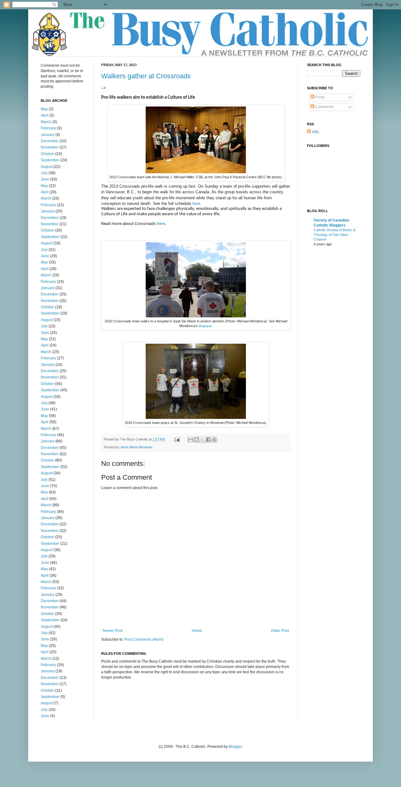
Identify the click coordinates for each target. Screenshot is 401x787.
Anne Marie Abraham (136, 447)
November (50, 147)
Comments (324, 107)
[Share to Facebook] (208, 439)
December (50, 141)
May (44, 109)
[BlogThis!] (196, 439)
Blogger (235, 746)
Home (197, 630)
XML (315, 132)
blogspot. (205, 326)
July (44, 173)
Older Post (280, 630)
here (196, 203)
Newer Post (112, 630)
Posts (319, 97)
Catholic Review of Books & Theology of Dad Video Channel (335, 234)
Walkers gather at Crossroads (146, 76)
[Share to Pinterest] (214, 439)
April (45, 115)
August (47, 166)
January (48, 135)
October (47, 154)
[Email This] (190, 439)
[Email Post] (177, 439)
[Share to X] (202, 439)
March (46, 122)
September (50, 160)
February (48, 128)
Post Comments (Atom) (144, 639)
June (45, 179)
